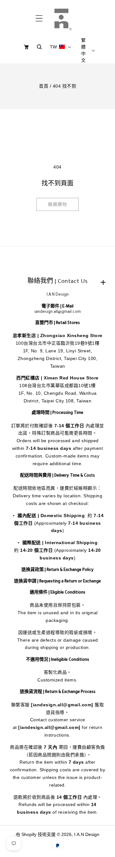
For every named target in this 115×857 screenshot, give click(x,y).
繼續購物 (57, 204)
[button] (39, 18)
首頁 (43, 86)
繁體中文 (83, 50)
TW (53, 46)
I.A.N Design (86, 834)
